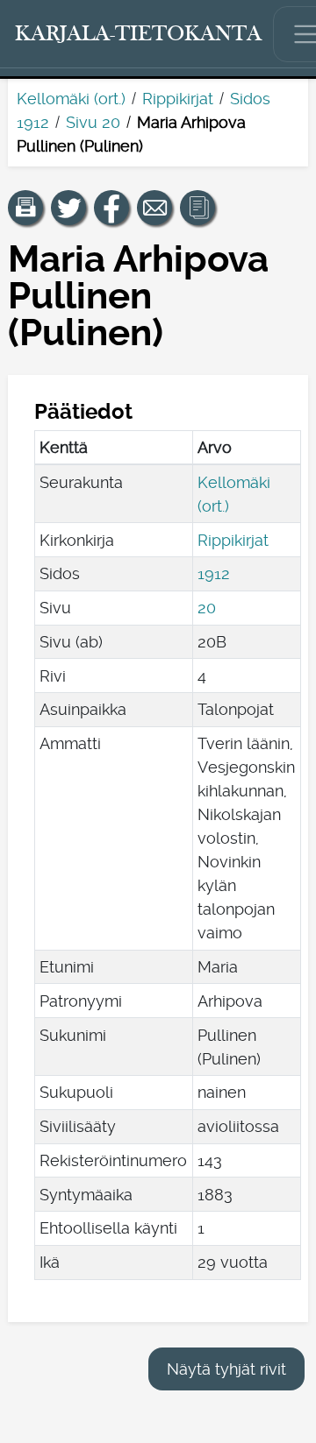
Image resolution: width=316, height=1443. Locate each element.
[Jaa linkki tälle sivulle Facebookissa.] (111, 207)
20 (207, 607)
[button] (25, 207)
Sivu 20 (93, 122)
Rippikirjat (177, 98)
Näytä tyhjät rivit (226, 1369)
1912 (214, 573)
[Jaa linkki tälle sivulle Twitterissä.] (68, 207)
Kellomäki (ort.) (71, 98)
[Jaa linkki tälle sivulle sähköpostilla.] (154, 207)
